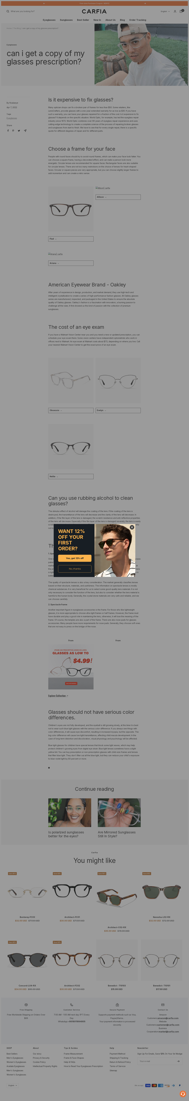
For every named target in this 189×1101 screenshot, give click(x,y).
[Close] (132, 527)
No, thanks (75, 568)
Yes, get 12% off (75, 558)
